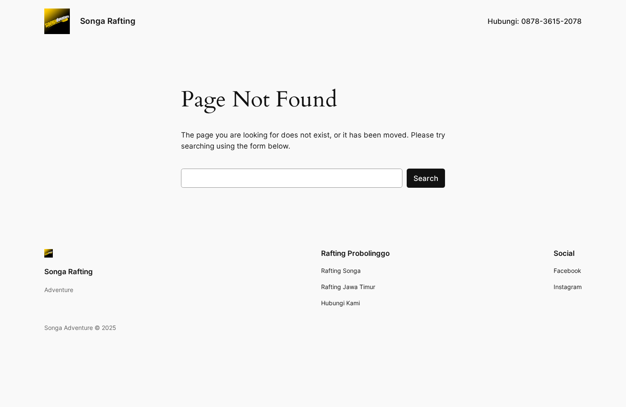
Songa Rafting (107, 21)
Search (426, 178)
